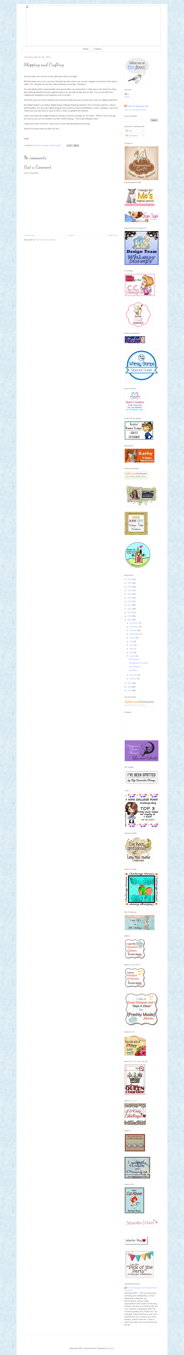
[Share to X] (72, 145)
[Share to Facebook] (75, 145)
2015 (129, 612)
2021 (129, 590)
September (135, 634)
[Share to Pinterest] (78, 145)
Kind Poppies (134, 666)
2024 (129, 579)
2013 (129, 620)
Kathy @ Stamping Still (137, 106)
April (132, 652)
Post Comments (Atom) (45, 240)
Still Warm (133, 670)
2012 (129, 683)
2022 (129, 587)
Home (86, 49)
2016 (129, 609)
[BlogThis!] (70, 145)
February (134, 675)
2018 (129, 601)
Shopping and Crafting (138, 663)
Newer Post (29, 235)
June (132, 645)
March (133, 656)
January (133, 678)
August (133, 638)
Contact (97, 49)
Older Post (113, 235)
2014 (129, 616)
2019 (129, 598)
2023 (129, 583)
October (133, 630)
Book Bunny (134, 659)
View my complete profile (135, 110)
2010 (129, 690)
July (131, 641)
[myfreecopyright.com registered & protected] (141, 1290)
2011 (129, 687)
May (132, 649)
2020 (129, 594)
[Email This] (67, 145)
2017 (129, 605)
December (134, 623)
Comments (132, 135)
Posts (130, 131)
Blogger (110, 1348)
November (134, 627)
